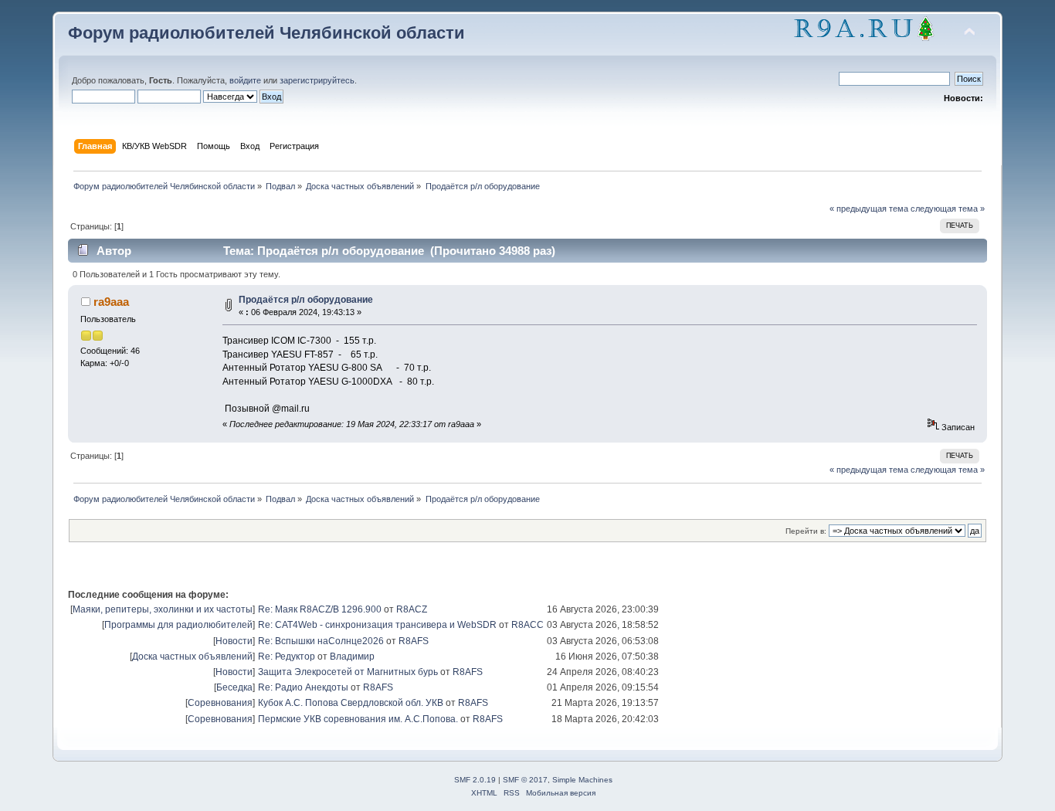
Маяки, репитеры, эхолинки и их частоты (163, 609)
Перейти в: (805, 531)
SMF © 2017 (525, 779)
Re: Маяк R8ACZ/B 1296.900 (320, 609)
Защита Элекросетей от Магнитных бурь (348, 672)
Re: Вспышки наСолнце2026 (321, 641)
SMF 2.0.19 (475, 779)
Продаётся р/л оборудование (306, 299)
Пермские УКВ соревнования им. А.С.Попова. (358, 719)
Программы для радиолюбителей (178, 624)
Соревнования (220, 702)
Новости (234, 641)
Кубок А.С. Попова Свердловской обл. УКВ (350, 702)
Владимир (352, 656)
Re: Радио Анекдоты (303, 687)
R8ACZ (411, 609)
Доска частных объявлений (192, 656)
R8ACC (527, 624)
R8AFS (414, 641)
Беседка (234, 687)
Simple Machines (582, 779)
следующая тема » (948, 208)
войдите (245, 80)
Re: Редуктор (286, 656)
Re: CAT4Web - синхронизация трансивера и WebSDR (377, 624)
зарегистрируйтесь (317, 80)
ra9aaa (111, 301)
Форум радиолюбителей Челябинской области (266, 32)
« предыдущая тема (868, 208)
